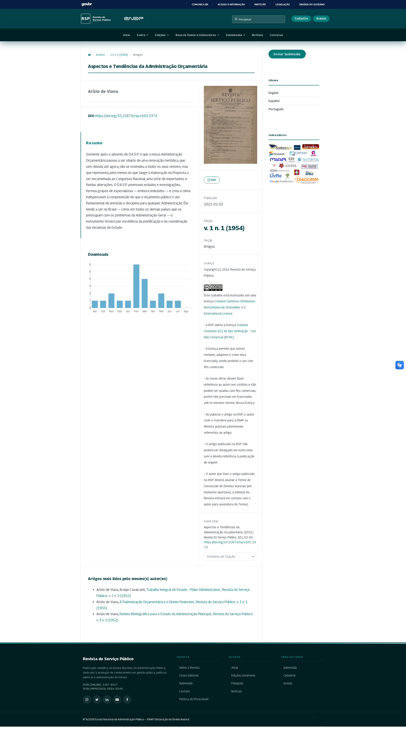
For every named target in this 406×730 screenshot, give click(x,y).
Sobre (141, 35)
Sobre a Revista (189, 667)
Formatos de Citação (221, 556)
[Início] (89, 54)
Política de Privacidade (193, 699)
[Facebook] (127, 700)
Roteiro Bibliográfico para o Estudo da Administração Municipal (165, 614)
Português (276, 109)
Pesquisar (245, 19)
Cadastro (301, 18)
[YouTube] (117, 700)
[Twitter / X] (97, 700)
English (273, 93)
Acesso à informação (231, 4)
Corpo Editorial (189, 675)
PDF (213, 179)
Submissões (234, 35)
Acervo (100, 54)
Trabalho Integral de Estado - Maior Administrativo (183, 590)
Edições (160, 35)
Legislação (283, 4)
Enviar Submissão (287, 54)
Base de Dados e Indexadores (196, 35)
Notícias (257, 35)
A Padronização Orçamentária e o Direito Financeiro (157, 602)
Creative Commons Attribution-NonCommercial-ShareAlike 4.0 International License (230, 307)
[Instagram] (87, 700)
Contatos (276, 35)
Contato (184, 691)
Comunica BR (200, 4)
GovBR (86, 4)
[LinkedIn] (107, 700)
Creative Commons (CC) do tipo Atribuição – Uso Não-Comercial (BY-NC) (230, 331)
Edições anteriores (243, 675)
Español (274, 101)
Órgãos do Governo (312, 4)
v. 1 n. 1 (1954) (119, 54)
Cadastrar (289, 675)
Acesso (321, 18)
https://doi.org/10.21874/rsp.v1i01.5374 (126, 116)
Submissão (186, 683)
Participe (260, 4)
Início (126, 35)
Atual (234, 667)
